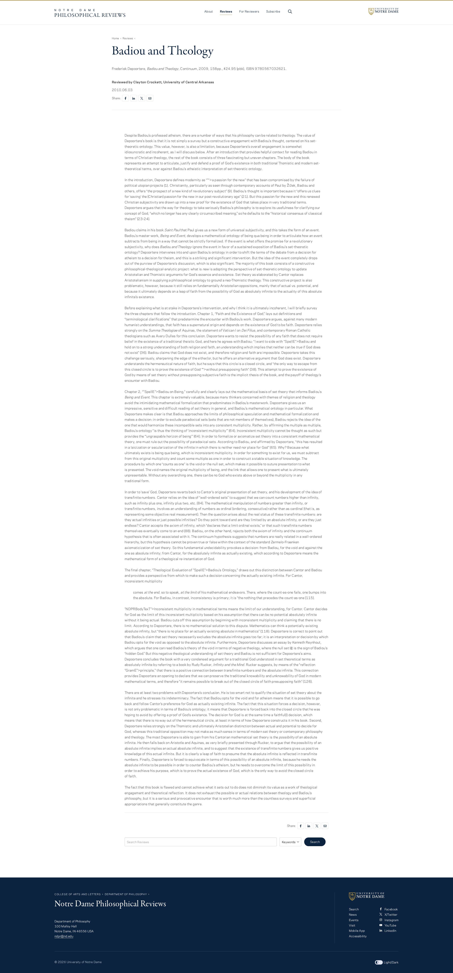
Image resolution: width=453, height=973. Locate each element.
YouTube (390, 925)
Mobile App (357, 930)
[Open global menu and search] (289, 11)
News (353, 914)
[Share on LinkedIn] (133, 98)
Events (353, 920)
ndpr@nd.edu (64, 936)
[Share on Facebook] (125, 98)
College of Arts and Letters (78, 894)
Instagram (391, 920)
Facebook (391, 909)
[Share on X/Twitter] (141, 98)
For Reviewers (249, 11)
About (208, 11)
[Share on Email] (150, 98)
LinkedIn (390, 930)
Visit (352, 925)
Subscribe (273, 11)
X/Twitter (390, 914)
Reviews (226, 11)
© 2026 (60, 962)
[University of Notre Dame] (383, 11)
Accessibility (358, 936)
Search (315, 842)
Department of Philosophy (126, 894)
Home (115, 38)
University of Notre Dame (84, 962)
